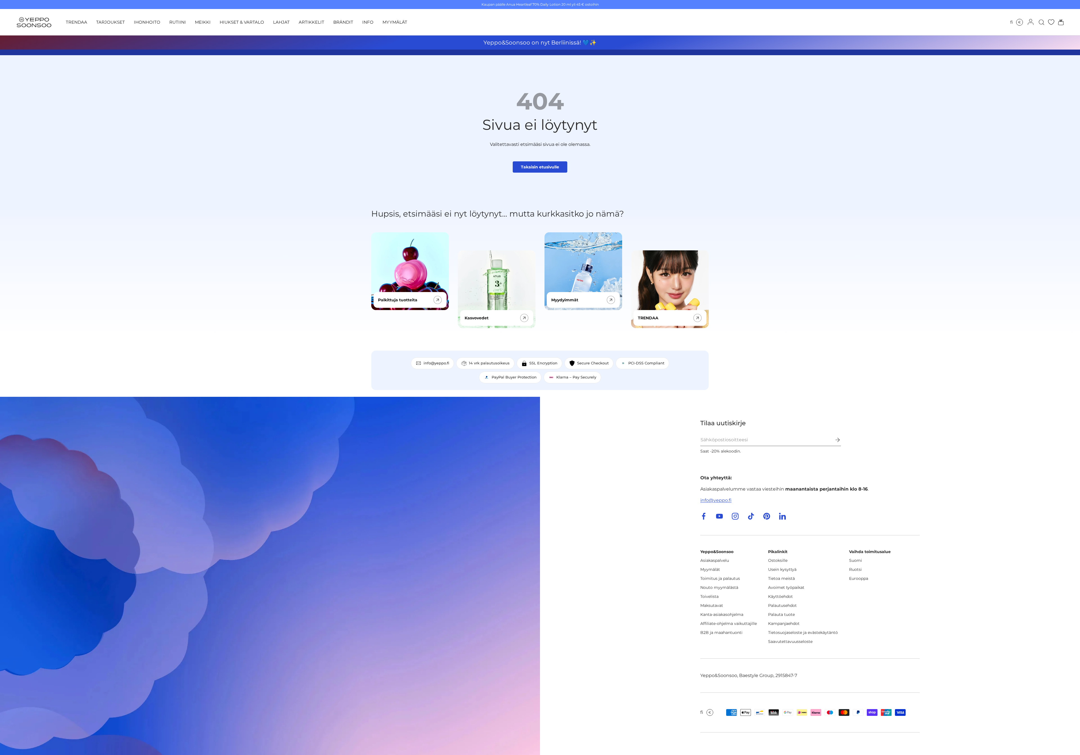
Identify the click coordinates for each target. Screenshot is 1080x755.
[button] (1059, 22)
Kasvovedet (477, 317)
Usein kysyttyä (782, 569)
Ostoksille (778, 560)
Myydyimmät (564, 299)
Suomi (855, 560)
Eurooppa (858, 578)
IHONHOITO (147, 22)
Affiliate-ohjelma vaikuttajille (728, 623)
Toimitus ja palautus (720, 578)
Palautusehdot (782, 605)
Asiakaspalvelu (714, 560)
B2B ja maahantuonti (721, 632)
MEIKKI (203, 22)
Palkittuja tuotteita (397, 299)
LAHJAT (281, 22)
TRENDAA (76, 22)
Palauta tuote (781, 614)
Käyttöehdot (780, 596)
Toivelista (709, 596)
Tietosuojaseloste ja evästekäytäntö (803, 632)
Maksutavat (711, 605)
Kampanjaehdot (784, 623)
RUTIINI (177, 22)
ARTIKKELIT (311, 22)
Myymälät (710, 569)
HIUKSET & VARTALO (242, 22)
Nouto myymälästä (719, 587)
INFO (368, 22)
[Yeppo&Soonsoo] (270, 576)
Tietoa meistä (781, 578)
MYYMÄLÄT (394, 22)
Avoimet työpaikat (786, 587)
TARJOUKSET (110, 22)
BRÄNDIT (343, 22)
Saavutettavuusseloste (790, 641)
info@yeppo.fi (716, 500)
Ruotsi (855, 569)
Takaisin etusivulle (540, 167)
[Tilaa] (833, 440)
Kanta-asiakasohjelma (721, 614)
